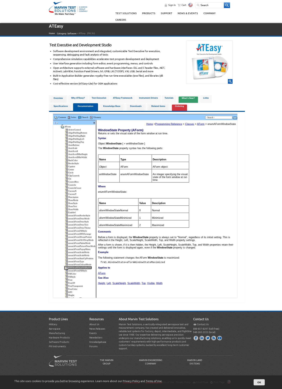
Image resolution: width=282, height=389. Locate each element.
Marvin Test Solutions (64, 363)
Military (53, 324)
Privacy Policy (131, 381)
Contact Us (203, 324)
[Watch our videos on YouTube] (220, 338)
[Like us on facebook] (196, 338)
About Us (94, 324)
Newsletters (95, 337)
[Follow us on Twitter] (208, 338)
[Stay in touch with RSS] (214, 338)
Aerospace (54, 329)
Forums (93, 346)
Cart (183, 5)
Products (148, 13)
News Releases (97, 329)
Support (166, 13)
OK (259, 382)
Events (92, 333)
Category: (67, 33)
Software (72, 33)
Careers (120, 19)
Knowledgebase (97, 342)
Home (52, 33)
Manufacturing (57, 333)
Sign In (172, 5)
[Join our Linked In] (202, 338)
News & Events (188, 13)
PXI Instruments (57, 346)
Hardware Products (59, 337)
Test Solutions (126, 13)
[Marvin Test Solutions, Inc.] (68, 15)
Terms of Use (154, 381)
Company (209, 13)
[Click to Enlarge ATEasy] (209, 82)
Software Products (59, 342)
